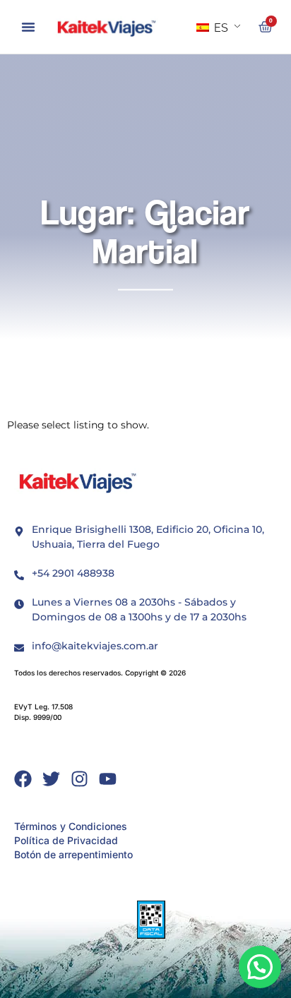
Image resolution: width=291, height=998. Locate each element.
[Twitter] (51, 779)
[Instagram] (79, 779)
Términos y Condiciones (70, 826)
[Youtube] (108, 779)
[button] (28, 26)
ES (219, 28)
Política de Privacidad (66, 840)
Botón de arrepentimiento (73, 854)
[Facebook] (23, 779)
